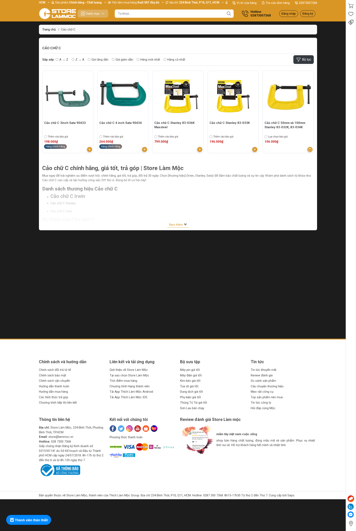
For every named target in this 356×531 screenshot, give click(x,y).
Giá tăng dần (99, 59)
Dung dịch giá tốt (191, 392)
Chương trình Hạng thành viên (130, 386)
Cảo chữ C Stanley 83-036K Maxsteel (174, 125)
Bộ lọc (306, 59)
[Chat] (351, 498)
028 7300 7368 (61, 441)
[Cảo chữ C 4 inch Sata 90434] (123, 96)
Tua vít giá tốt (189, 386)
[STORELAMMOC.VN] (57, 13)
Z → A (79, 59)
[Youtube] (137, 428)
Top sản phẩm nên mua (267, 397)
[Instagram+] (129, 428)
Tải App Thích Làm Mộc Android (131, 392)
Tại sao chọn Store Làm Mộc (129, 375)
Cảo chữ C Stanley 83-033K (230, 123)
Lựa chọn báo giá (278, 136)
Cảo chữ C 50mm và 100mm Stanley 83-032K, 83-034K (285, 125)
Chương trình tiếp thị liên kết (58, 402)
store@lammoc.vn (60, 437)
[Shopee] (146, 428)
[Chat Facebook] (351, 514)
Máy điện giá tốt (191, 375)
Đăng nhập (288, 13)
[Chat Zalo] (351, 507)
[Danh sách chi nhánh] (351, 523)
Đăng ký (307, 13)
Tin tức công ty (261, 402)
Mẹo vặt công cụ (262, 392)
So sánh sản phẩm (263, 381)
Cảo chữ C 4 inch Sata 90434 (120, 123)
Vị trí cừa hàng (246, 3)
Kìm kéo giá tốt (190, 381)
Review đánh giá (262, 375)
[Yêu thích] (350, 14)
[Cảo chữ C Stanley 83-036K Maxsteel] (178, 96)
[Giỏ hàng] (350, 6)
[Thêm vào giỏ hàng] (89, 149)
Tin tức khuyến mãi (263, 370)
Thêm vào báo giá (58, 136)
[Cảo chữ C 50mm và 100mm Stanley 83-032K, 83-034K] (288, 96)
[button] (187, 457)
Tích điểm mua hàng (123, 381)
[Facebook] (113, 428)
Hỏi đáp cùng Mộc (263, 408)
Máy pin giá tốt (190, 370)
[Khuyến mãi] (350, 22)
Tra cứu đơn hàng (278, 3)
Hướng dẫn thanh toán (54, 386)
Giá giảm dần (124, 59)
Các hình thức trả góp (53, 397)
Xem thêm (176, 225)
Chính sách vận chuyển (54, 381)
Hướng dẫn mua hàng (53, 392)
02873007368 (308, 3)
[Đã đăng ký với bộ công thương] (59, 470)
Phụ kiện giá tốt (190, 397)
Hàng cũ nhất (176, 59)
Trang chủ (49, 29)
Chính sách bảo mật (52, 375)
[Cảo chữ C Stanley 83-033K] (233, 96)
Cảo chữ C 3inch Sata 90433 (65, 123)
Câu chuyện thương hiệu (267, 386)
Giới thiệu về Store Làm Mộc (129, 370)
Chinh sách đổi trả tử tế (55, 370)
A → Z (63, 59)
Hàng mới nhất (150, 59)
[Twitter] (121, 428)
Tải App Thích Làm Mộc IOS (128, 397)
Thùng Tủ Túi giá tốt (193, 402)
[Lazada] (154, 428)
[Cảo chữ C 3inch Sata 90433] (67, 96)
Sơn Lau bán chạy (192, 408)
